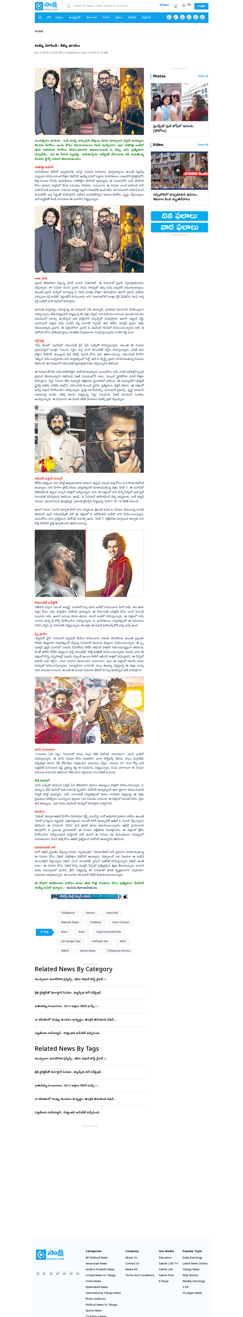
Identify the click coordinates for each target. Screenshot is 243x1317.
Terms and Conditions (139, 1276)
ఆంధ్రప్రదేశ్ (74, 18)
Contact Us (132, 1264)
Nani (64, 932)
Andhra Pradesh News (100, 1270)
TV (188, 5)
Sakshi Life (166, 1270)
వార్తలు (59, 18)
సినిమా (106, 18)
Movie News (87, 951)
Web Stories (190, 1276)
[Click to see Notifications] (176, 6)
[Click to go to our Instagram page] (189, 17)
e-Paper (164, 1281)
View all (203, 76)
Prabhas (95, 923)
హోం (49, 17)
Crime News (93, 1281)
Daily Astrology (192, 1258)
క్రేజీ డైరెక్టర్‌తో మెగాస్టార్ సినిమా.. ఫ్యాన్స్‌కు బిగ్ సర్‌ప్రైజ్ (89, 993)
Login (201, 6)
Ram (82, 932)
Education (165, 1258)
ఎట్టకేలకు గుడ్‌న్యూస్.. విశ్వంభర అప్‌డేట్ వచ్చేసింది (89, 1033)
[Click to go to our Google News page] (202, 17)
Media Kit (131, 1270)
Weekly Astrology (194, 1281)
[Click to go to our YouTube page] (195, 17)
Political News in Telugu (101, 1305)
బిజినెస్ (132, 18)
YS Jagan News (192, 1293)
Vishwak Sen (100, 941)
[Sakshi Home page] (46, 6)
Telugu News (191, 1270)
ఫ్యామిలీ (146, 18)
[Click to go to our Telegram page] (71, 1273)
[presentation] (156, 102)
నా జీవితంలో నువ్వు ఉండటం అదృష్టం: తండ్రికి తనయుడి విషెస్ (89, 1020)
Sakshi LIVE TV (168, 1264)
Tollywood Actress (118, 951)
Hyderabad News (97, 1287)
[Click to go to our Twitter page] (182, 17)
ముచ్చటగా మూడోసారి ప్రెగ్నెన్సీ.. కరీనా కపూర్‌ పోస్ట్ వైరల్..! (89, 979)
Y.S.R (186, 1287)
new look (112, 913)
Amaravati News (96, 1264)
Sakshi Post (166, 1276)
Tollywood (68, 913)
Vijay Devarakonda (108, 932)
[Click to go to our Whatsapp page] (175, 17)
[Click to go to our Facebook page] (169, 17)
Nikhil (65, 951)
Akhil (123, 941)
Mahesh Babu (70, 923)
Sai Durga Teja (70, 941)
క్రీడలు (119, 18)
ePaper (164, 5)
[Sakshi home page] (50, 1254)
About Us (131, 1258)
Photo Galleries (96, 1299)
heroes (90, 913)
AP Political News (97, 1258)
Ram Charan (121, 923)
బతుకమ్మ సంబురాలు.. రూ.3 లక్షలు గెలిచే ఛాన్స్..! (89, 1006)
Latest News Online (195, 1264)
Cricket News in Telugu (101, 1276)
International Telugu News (103, 1293)
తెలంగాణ (91, 18)
